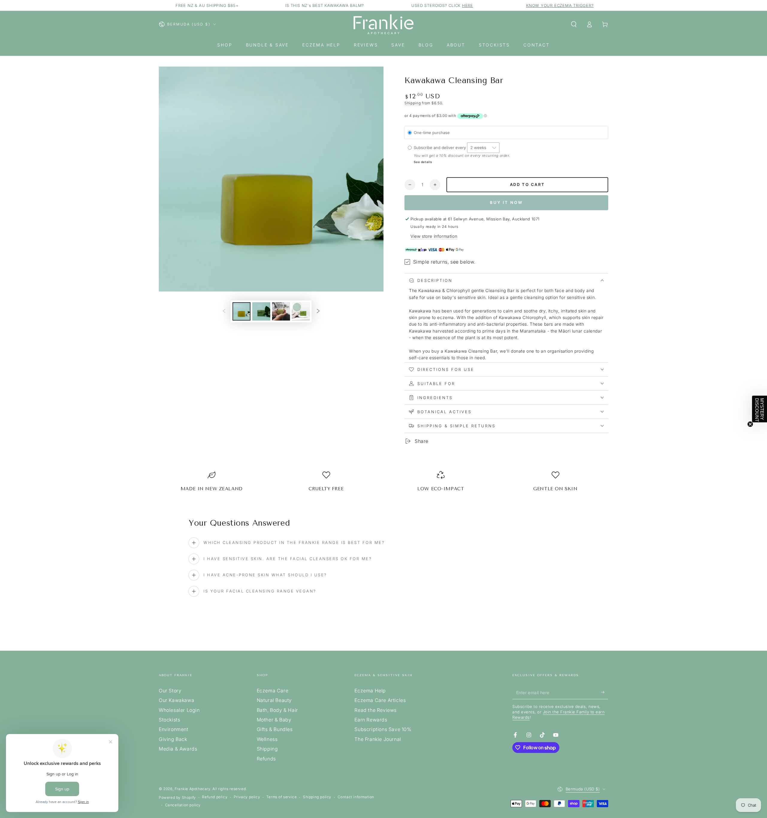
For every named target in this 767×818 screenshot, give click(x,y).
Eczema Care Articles (380, 700)
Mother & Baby (274, 720)
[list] (383, 484)
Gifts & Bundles (275, 729)
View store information (433, 236)
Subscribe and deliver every (440, 147)
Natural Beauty (274, 700)
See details (423, 162)
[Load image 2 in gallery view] (261, 311)
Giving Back (173, 739)
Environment (173, 729)
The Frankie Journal (377, 739)
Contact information (356, 797)
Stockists (169, 720)
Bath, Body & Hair (277, 710)
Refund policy (214, 797)
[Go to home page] (383, 24)
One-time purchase (432, 132)
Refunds (266, 759)
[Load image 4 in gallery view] (301, 311)
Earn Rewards (370, 720)
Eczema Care (273, 691)
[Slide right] (318, 311)
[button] (759, 409)
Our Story (170, 691)
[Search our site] (574, 24)
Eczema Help (370, 691)
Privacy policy (247, 797)
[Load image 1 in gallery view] (241, 311)
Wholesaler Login (179, 710)
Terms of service (281, 797)
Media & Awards (178, 749)
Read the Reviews (375, 710)
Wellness (267, 739)
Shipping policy (317, 797)
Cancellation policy (183, 805)
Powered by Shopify (177, 797)
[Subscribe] (604, 692)
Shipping (412, 103)
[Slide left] (224, 311)
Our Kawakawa (176, 700)
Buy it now (506, 202)
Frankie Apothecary (192, 789)
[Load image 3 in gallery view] (281, 311)
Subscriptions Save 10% (382, 729)
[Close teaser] (750, 424)
